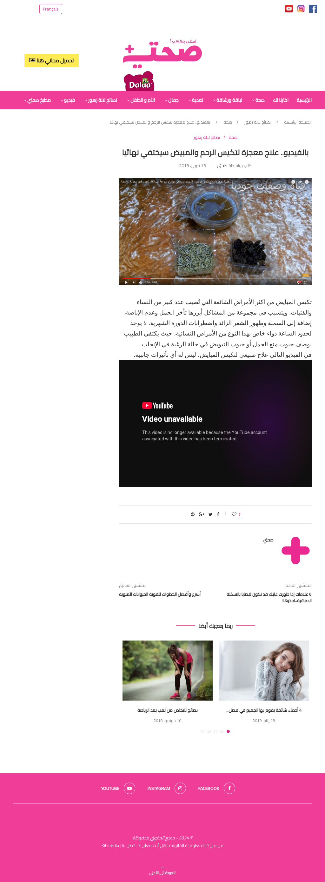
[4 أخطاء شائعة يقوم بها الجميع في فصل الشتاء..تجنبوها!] (264, 671)
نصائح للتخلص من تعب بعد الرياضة (167, 710)
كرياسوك (162, 854)
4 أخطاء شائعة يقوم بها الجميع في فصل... (264, 710)
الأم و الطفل (142, 100)
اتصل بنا (129, 845)
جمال (173, 100)
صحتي (222, 165)
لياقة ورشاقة (229, 100)
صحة (260, 100)
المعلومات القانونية (186, 845)
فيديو (69, 100)
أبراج (308, 118)
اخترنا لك (281, 100)
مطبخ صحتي (39, 100)
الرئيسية (304, 100)
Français (51, 9)
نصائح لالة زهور (102, 100)
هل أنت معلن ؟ (152, 845)
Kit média (110, 845)
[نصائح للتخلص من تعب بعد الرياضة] (167, 671)
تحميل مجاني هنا (54, 60)
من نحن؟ (215, 845)
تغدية (197, 100)
